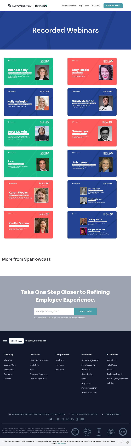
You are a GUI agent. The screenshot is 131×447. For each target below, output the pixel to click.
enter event (113, 5)
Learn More (62, 443)
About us (8, 360)
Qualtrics (60, 360)
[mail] (58, 419)
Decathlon (111, 360)
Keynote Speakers (69, 6)
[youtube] (82, 419)
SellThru (110, 383)
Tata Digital (112, 365)
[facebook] (72, 419)
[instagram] (67, 419)
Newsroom (8, 369)
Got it (120, 442)
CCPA (54, 428)
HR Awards (96, 6)
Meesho (110, 369)
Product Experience (38, 379)
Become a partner (89, 388)
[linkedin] (77, 419)
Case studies (87, 374)
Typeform (60, 365)
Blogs (83, 379)
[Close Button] (127, 442)
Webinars (85, 369)
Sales (32, 369)
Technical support (89, 392)
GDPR (47, 428)
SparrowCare (9, 365)
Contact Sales (85, 311)
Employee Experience (39, 374)
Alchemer (60, 369)
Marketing (34, 365)
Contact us (9, 374)
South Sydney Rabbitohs (117, 379)
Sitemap (43, 428)
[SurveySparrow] (19, 5)
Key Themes (84, 6)
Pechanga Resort (114, 374)
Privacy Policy (27, 428)
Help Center (86, 383)
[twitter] (63, 419)
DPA (50, 428)
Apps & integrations (90, 360)
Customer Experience (39, 360)
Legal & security (88, 365)
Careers (7, 379)
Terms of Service (35, 428)
